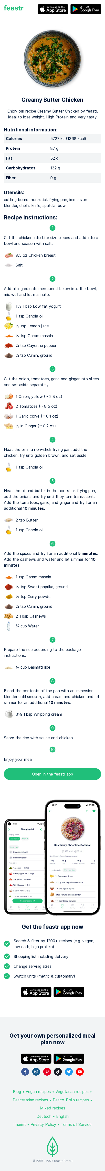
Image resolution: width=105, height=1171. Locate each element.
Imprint (19, 1124)
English (62, 1116)
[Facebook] (25, 1072)
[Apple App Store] (53, 9)
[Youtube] (80, 1072)
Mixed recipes (52, 1108)
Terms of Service (76, 1124)
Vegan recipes (38, 1091)
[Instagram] (36, 1072)
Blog (17, 1091)
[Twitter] (69, 1072)
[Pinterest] (47, 1072)
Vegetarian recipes (72, 1091)
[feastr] (13, 9)
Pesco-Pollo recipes (71, 1099)
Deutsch (44, 1116)
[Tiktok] (58, 1072)
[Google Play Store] (85, 9)
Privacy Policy (43, 1124)
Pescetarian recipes (30, 1099)
